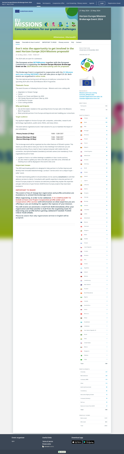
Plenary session (64, 42)
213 (106, 379)
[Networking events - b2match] (48, 446)
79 (106, 394)
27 (106, 406)
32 (106, 172)
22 (106, 184)
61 (106, 139)
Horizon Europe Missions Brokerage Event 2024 (17, 2)
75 (106, 130)
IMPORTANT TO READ (49, 42)
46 (106, 147)
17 (106, 193)
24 (106, 180)
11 (106, 226)
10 (106, 230)
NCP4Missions (39, 62)
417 (106, 372)
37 (106, 159)
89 (106, 387)
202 (106, 122)
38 (106, 155)
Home (18, 42)
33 (106, 168)
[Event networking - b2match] (62, 452)
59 (106, 398)
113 (106, 383)
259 (106, 375)
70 (106, 134)
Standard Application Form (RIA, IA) (90, 96)
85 (106, 390)
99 (106, 126)
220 (106, 118)
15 (106, 213)
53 (106, 402)
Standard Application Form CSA (89, 98)
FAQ (72, 42)
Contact (78, 42)
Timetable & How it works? (31, 42)
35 (106, 164)
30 (106, 176)
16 (106, 201)
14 (106, 218)
